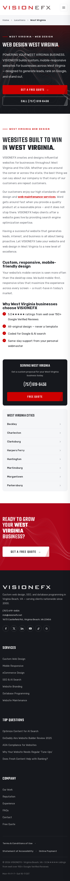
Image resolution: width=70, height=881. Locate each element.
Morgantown (15, 476)
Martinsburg (15, 467)
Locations (19, 20)
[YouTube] (30, 628)
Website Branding (12, 686)
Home (6, 20)
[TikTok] (38, 628)
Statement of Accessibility (18, 851)
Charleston (14, 432)
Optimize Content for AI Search (20, 731)
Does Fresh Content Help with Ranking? (25, 758)
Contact (7, 817)
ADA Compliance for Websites (20, 745)
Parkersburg (15, 485)
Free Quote (9, 824)
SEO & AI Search (12, 679)
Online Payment (48, 851)
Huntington (14, 459)
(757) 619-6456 (35, 384)
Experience (9, 803)
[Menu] (63, 7)
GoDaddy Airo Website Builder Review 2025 (27, 738)
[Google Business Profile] (46, 628)
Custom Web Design (14, 658)
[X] (14, 628)
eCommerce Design (13, 672)
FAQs (6, 810)
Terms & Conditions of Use (17, 843)
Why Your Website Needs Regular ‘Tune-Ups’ (27, 751)
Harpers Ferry (15, 450)
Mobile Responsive (13, 665)
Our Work (8, 789)
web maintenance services (37, 196)
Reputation (9, 796)
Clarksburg (14, 441)
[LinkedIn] (22, 628)
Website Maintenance (15, 700)
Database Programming (16, 693)
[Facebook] (6, 628)
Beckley (12, 424)
